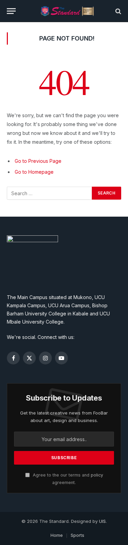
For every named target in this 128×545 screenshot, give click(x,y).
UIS (102, 521)
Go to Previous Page (38, 161)
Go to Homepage (34, 172)
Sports (77, 535)
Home (57, 535)
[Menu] (11, 11)
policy (97, 475)
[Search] (117, 11)
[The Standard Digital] (67, 11)
